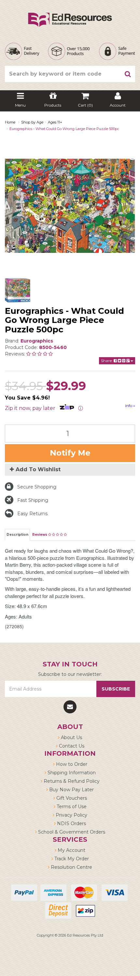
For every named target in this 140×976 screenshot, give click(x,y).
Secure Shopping (36, 487)
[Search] (128, 74)
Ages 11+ (55, 122)
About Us (71, 737)
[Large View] (17, 290)
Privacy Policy (70, 815)
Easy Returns (32, 514)
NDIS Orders (71, 823)
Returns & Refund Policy (71, 781)
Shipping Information (71, 773)
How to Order (71, 764)
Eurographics (37, 341)
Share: (107, 360)
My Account (70, 850)
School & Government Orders (71, 832)
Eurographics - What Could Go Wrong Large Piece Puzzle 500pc (64, 128)
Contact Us (71, 746)
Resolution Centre (70, 867)
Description (17, 534)
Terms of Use (71, 806)
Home (10, 122)
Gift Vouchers (71, 798)
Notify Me (70, 453)
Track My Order (71, 859)
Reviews (40, 534)
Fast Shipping (32, 500)
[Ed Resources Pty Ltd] (70, 14)
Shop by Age (32, 122)
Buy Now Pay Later (71, 790)
